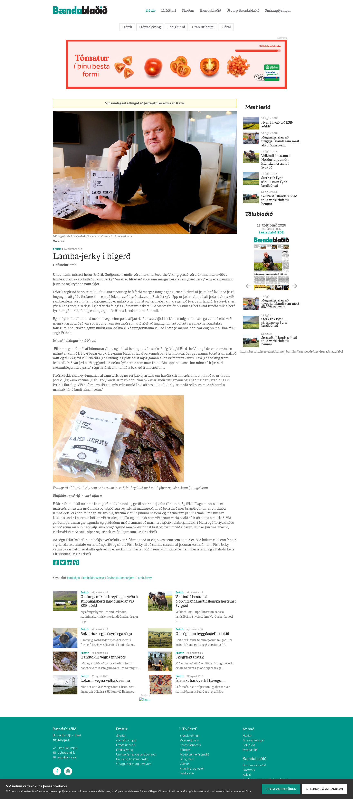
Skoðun (188, 10)
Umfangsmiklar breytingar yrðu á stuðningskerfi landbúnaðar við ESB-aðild (109, 601)
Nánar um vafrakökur (238, 791)
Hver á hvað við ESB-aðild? (277, 124)
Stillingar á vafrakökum (324, 789)
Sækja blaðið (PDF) (271, 232)
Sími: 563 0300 (67, 748)
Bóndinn (185, 749)
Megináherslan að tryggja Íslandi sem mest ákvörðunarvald (280, 141)
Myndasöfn (250, 749)
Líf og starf (186, 759)
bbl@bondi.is (66, 752)
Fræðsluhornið (125, 745)
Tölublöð (249, 745)
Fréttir (150, 10)
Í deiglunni (176, 27)
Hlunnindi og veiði (191, 768)
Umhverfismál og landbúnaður (136, 754)
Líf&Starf (168, 10)
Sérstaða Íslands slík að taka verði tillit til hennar (279, 200)
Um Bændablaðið (254, 765)
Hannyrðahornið (190, 745)
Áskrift (247, 774)
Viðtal (226, 27)
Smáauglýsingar (278, 10)
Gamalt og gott (126, 740)
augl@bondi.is (66, 757)
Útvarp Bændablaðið (242, 10)
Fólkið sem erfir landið (194, 754)
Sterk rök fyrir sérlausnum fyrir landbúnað (274, 182)
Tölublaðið (259, 214)
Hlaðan (247, 735)
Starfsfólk (249, 770)
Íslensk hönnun (189, 735)
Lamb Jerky (144, 578)
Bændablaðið (210, 10)
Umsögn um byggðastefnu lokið (202, 633)
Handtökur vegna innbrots (103, 657)
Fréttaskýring (150, 27)
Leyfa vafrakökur (281, 789)
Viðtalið (185, 764)
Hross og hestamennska (132, 759)
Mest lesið (257, 107)
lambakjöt (73, 578)
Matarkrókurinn (189, 740)
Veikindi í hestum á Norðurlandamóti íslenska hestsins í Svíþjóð (205, 601)
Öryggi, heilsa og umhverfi (133, 764)
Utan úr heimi (203, 27)
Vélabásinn (187, 773)
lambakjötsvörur (93, 578)
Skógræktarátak (189, 657)
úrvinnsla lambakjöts (120, 578)
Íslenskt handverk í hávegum (200, 680)
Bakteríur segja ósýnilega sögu (106, 633)
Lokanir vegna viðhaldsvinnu (105, 680)
